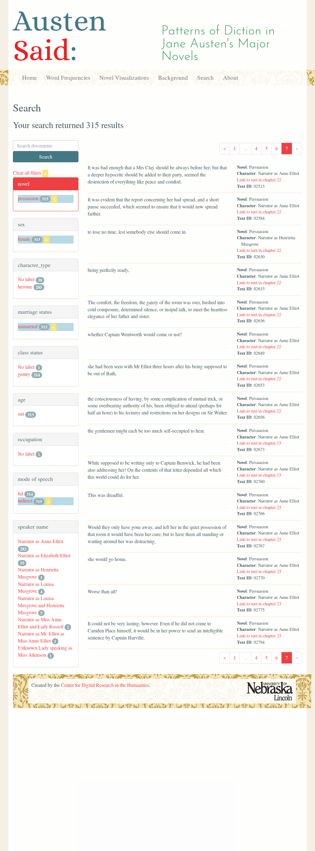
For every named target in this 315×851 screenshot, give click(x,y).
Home (29, 77)
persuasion (28, 198)
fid (20, 493)
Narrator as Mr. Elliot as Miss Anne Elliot (41, 637)
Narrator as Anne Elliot (40, 541)
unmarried (28, 326)
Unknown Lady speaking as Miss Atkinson (45, 651)
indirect (25, 500)
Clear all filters (29, 172)
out (21, 413)
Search (205, 77)
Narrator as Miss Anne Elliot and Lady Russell (40, 623)
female (24, 239)
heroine (25, 286)
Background (173, 77)
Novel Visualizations (124, 77)
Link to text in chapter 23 (259, 443)
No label (26, 279)
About (230, 77)
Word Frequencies (68, 77)
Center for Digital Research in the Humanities (105, 685)
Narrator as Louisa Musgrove (36, 587)
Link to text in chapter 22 (259, 180)
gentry (24, 374)
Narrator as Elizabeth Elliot (44, 555)
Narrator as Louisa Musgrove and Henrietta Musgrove (41, 605)
